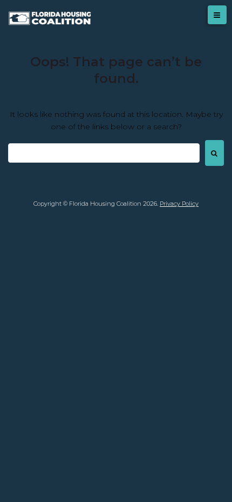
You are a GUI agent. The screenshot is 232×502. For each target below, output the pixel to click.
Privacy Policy (179, 203)
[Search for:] (104, 153)
